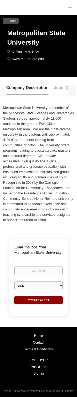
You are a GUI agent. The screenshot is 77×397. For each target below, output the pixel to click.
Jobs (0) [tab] (62, 87)
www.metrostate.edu (28, 59)
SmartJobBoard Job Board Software (53, 391)
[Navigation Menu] (70, 7)
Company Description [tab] (27, 87)
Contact (38, 342)
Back (12, 21)
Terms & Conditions (38, 349)
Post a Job (38, 367)
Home (38, 335)
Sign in (38, 373)
